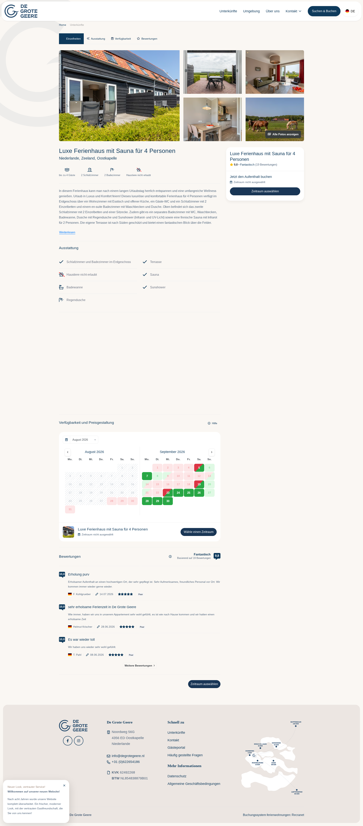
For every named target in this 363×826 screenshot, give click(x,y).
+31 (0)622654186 (126, 762)
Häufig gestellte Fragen (185, 755)
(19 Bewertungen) (266, 164)
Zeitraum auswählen (204, 684)
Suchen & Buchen (324, 11)
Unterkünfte (228, 11)
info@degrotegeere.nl (128, 756)
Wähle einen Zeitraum (198, 531)
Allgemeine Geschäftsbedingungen (194, 784)
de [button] (353, 11)
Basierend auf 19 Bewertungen (194, 558)
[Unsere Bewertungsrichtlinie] (170, 556)
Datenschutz (177, 776)
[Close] (64, 785)
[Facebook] (67, 740)
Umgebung (251, 11)
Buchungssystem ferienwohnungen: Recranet (273, 815)
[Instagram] (78, 740)
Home (62, 24)
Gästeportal (176, 747)
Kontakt (291, 11)
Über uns (273, 11)
